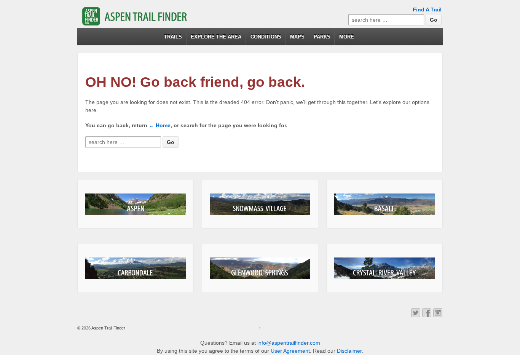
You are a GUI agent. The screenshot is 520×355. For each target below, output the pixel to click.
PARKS (322, 37)
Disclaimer (349, 351)
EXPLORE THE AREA (216, 37)
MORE (346, 37)
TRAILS (173, 37)
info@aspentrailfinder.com (288, 343)
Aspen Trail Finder (108, 328)
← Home (160, 125)
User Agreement (290, 351)
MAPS (297, 37)
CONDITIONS (265, 37)
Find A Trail (427, 9)
